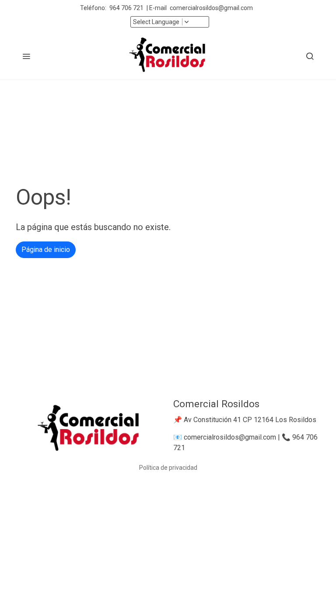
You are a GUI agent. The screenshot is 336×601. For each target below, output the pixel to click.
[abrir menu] (26, 56)
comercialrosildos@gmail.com (212, 7)
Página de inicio (45, 249)
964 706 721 (126, 7)
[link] (168, 56)
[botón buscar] (309, 56)
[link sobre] (89, 429)
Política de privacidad (168, 467)
